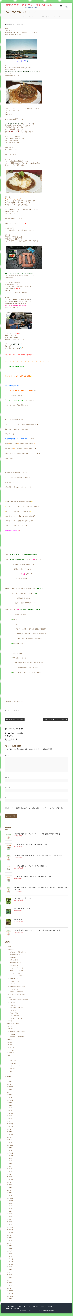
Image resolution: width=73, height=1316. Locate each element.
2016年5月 (9, 1214)
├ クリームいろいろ (13, 983)
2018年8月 (9, 1161)
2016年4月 (9, 1216)
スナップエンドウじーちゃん (22, 898)
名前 (7, 777)
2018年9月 (9, 1158)
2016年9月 (9, 1203)
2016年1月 (9, 1224)
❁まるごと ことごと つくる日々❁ (29, 5)
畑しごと (26, 1306)
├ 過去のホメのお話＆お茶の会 (16, 991)
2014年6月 (9, 1275)
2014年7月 (9, 1272)
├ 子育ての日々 (12, 1034)
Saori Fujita (20, 24)
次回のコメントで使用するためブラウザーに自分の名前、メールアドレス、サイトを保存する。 (34, 808)
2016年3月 (9, 1219)
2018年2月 (9, 1174)
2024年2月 (9, 1097)
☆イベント (9, 1071)
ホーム (7, 1306)
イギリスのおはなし (33, 1306)
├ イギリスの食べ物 (43, 17)
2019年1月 (9, 1150)
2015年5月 (9, 1245)
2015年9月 (9, 1235)
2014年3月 (9, 1283)
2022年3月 (9, 1118)
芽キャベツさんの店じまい (22, 908)
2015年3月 (9, 1251)
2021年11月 (10, 1126)
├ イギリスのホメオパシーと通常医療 (17, 999)
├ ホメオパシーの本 (13, 989)
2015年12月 (10, 1227)
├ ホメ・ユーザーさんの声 (14, 973)
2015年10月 (10, 1232)
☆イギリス (32, 17)
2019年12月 (10, 1145)
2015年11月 (10, 1230)
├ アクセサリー (12, 1050)
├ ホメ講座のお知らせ (13, 954)
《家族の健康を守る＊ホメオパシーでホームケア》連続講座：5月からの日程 (37, 834)
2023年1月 (9, 1110)
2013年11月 (10, 1293)
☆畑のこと (9, 1042)
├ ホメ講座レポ (12, 957)
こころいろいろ (11, 1029)
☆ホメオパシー (11, 949)
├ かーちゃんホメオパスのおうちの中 (17, 968)
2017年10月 (10, 1179)
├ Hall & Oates (12, 1063)
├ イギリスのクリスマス (14, 1005)
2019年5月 (9, 1147)
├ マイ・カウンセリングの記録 (16, 1031)
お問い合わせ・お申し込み (12, 1308)
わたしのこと (43, 1306)
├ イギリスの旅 (12, 1010)
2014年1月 (9, 1288)
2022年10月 (10, 1113)
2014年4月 (9, 1280)
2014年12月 (10, 1259)
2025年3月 (9, 1084)
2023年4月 (9, 1108)
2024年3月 (9, 1094)
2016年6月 (9, 1211)
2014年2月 (9, 1285)
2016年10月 (10, 1200)
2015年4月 (9, 1248)
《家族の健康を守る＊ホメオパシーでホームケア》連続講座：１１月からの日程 (38, 855)
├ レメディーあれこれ (13, 978)
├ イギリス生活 (12, 1002)
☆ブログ (9, 946)
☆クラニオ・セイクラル (13, 1023)
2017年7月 (9, 1185)
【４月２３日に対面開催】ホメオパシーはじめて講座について (32, 876)
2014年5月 (9, 1277)
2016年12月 (10, 1198)
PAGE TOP (69, 1275)
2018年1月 (9, 1177)
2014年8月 (9, 1269)
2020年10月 (10, 1134)
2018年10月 (10, 1155)
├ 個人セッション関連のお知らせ (16, 952)
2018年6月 (9, 1163)
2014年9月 (9, 1267)
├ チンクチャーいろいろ (14, 981)
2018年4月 (9, 1169)
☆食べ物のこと (11, 1039)
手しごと (21, 1306)
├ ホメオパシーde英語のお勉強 (16, 986)
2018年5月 (9, 1166)
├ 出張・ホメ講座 (12, 960)
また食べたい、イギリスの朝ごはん (14, 734)
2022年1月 (9, 1121)
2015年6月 (9, 1243)
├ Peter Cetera (12, 1060)
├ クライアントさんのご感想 (15, 970)
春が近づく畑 (18, 919)
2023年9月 (9, 1102)
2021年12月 (10, 1124)
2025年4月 (9, 1081)
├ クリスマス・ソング (13, 1066)
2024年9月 (9, 1089)
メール (7, 787)
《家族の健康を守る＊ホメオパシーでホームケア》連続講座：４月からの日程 (37, 930)
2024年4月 (9, 1092)
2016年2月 (9, 1222)
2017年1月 (9, 1195)
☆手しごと (9, 1044)
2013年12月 (10, 1290)
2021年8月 (9, 1129)
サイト (7, 798)
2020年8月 (9, 1137)
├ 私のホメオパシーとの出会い (16, 994)
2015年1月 (9, 1256)
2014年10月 (10, 1264)
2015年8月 (9, 1238)
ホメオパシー (14, 1306)
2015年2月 (9, 1253)
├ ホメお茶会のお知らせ (14, 962)
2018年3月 (9, 1171)
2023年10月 (10, 1100)
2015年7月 (9, 1240)
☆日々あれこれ (11, 1052)
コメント (8, 755)
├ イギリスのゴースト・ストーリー (17, 1018)
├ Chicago (10, 1058)
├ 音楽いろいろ (12, 1068)
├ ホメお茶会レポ (12, 965)
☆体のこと (9, 1021)
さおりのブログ (50, 1306)
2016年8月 (9, 1206)
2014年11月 (10, 1261)
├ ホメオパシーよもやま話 (14, 976)
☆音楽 (8, 1055)
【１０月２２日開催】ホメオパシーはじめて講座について (31, 866)
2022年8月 (9, 1116)
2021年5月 (9, 1132)
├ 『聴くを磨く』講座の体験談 (16, 1036)
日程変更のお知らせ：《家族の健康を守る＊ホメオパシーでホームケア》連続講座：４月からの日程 (40, 888)
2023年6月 (9, 1105)
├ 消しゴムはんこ (12, 1047)
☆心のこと (9, 1026)
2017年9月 (9, 1182)
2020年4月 (9, 1140)
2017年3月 (9, 1192)
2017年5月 (9, 1190)
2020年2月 (9, 1142)
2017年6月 (9, 1187)
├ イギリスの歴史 (12, 1013)
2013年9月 (9, 1298)
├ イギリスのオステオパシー (15, 1007)
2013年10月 (10, 1296)
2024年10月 (10, 1087)
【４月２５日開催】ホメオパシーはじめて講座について (30, 844)
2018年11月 (10, 1153)
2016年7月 (9, 1208)
